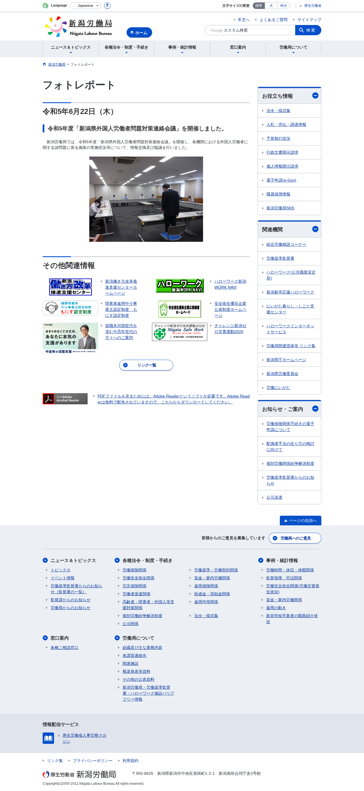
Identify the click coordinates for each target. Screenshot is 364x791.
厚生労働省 (312, 6)
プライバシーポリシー (93, 760)
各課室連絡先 (134, 655)
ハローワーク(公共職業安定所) (291, 275)
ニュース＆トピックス (73, 560)
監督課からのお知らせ (70, 600)
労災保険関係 (134, 586)
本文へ (244, 20)
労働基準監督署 (280, 258)
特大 (283, 6)
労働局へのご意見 (296, 538)
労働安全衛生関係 (138, 578)
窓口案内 (60, 638)
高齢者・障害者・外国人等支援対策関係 (148, 605)
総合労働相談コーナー (286, 244)
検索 (311, 30)
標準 (258, 6)
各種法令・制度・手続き (148, 560)
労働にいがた (278, 387)
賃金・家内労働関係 (212, 578)
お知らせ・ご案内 (282, 409)
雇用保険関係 (206, 586)
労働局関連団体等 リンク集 (290, 346)
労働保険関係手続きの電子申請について (290, 426)
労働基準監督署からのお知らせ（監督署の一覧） (76, 589)
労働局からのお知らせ (70, 607)
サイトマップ (309, 20)
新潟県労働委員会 (282, 373)
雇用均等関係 (206, 602)
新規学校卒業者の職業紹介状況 (292, 618)
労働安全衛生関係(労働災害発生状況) (292, 589)
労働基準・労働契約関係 (216, 570)
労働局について (138, 638)
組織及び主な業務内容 (142, 647)
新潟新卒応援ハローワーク (290, 292)
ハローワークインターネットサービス (290, 329)
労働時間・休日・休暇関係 (290, 570)
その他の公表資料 (138, 679)
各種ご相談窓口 (64, 647)
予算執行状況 (278, 138)
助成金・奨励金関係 (212, 594)
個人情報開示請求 (282, 166)
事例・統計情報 (282, 560)
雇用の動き (276, 607)
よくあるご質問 (274, 20)
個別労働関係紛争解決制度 (290, 463)
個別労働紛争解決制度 (142, 615)
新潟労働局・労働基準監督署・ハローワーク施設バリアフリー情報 (148, 693)
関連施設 (130, 663)
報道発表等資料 (136, 671)
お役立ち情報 (277, 96)
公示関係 (130, 623)
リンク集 (55, 760)
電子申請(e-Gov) (281, 180)
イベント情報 (63, 578)
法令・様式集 (278, 110)
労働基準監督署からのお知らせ (290, 480)
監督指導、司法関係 (284, 578)
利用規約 (130, 760)
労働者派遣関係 (136, 594)
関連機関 (272, 229)
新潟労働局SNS (280, 208)
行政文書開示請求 (282, 152)
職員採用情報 (278, 194)
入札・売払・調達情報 (286, 124)
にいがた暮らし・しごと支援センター (290, 309)
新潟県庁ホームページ (286, 359)
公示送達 (274, 497)
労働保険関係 (134, 570)
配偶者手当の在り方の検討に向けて (290, 446)
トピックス (61, 570)
